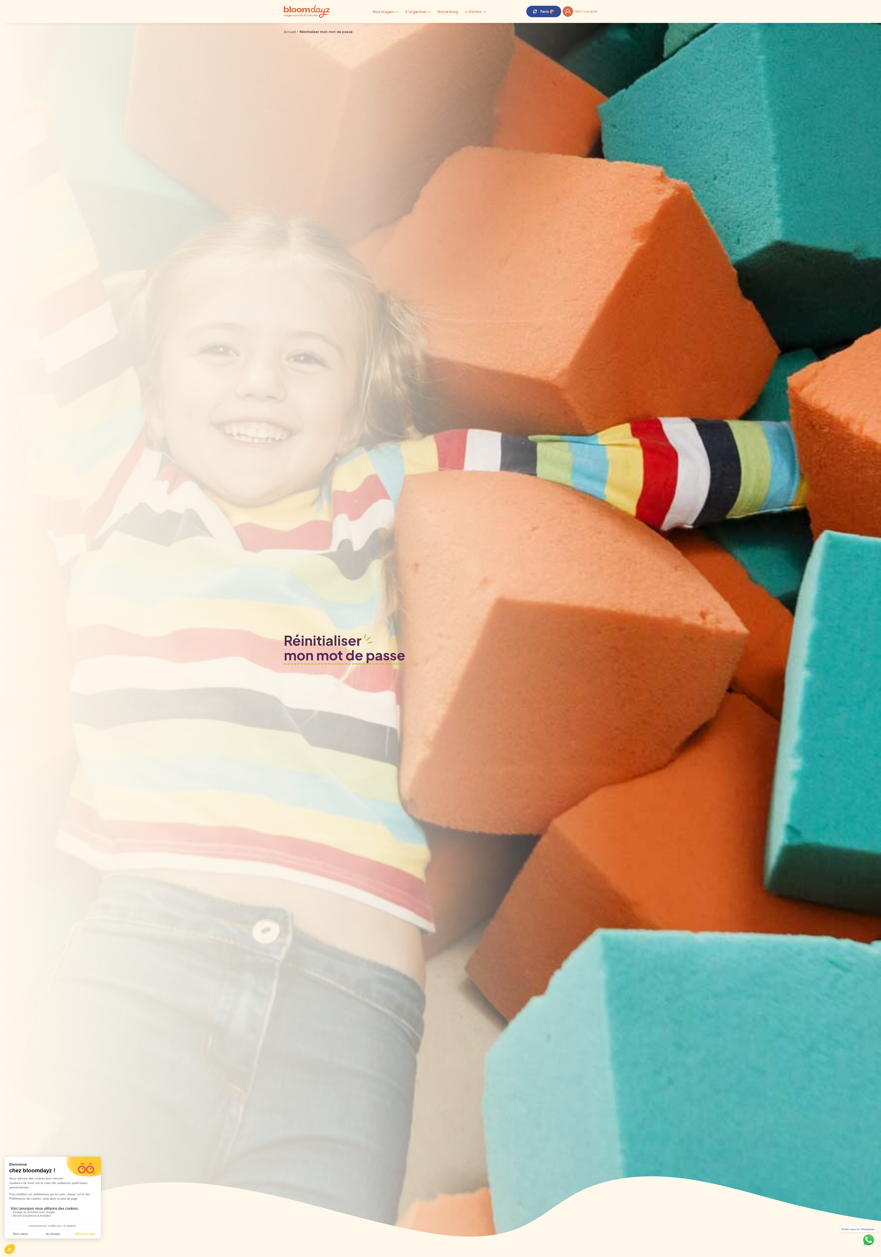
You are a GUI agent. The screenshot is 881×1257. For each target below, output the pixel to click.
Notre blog (448, 11)
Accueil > (291, 32)
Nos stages (383, 11)
